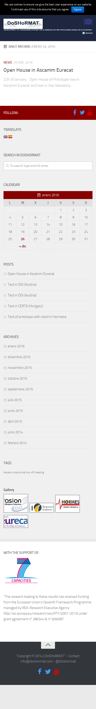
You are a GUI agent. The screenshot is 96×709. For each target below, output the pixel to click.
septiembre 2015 (20, 389)
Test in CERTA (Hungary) (25, 306)
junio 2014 (15, 432)
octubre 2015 (17, 378)
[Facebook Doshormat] (75, 112)
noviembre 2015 (20, 368)
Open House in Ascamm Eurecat (38, 70)
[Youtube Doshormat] (90, 112)
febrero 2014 (17, 443)
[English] (5, 137)
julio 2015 (15, 400)
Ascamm (8, 472)
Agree (78, 9)
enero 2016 (16, 346)
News (7, 62)
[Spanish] (10, 137)
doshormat (19, 472)
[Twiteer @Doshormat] (82, 112)
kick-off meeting (35, 472)
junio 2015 (15, 411)
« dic (22, 246)
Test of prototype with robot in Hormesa (37, 317)
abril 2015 (15, 421)
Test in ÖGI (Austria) (22, 284)
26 (22, 239)
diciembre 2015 (19, 357)
